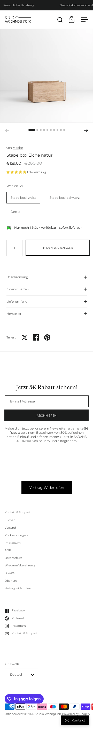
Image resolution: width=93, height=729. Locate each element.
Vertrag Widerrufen (46, 487)
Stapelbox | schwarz (65, 198)
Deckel (16, 212)
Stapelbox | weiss (23, 198)
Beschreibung (17, 277)
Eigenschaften (17, 289)
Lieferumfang (16, 301)
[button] (86, 130)
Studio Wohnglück (48, 714)
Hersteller (13, 314)
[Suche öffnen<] (60, 19)
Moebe (18, 148)
